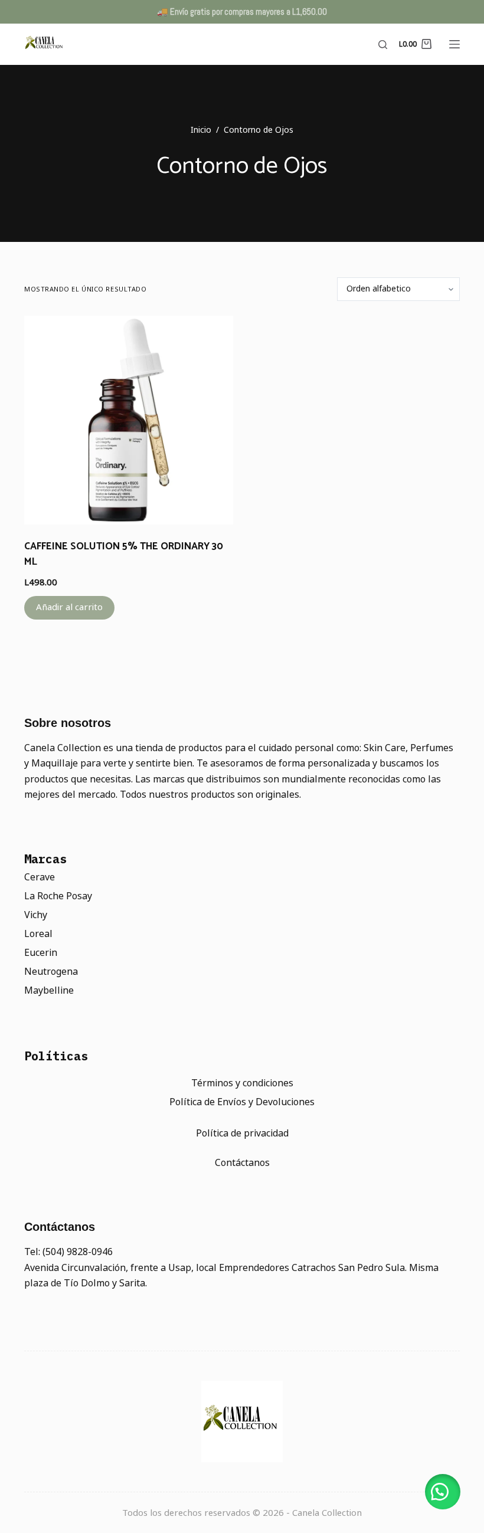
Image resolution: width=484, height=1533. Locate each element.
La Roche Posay (58, 896)
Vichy (35, 915)
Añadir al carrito (69, 607)
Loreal (38, 934)
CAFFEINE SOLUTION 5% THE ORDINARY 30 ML (123, 554)
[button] (442, 1491)
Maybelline (49, 990)
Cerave (39, 877)
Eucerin (40, 952)
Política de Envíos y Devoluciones (242, 1102)
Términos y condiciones (242, 1083)
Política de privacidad (242, 1133)
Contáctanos (242, 1163)
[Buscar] (382, 44)
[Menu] (454, 44)
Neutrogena (51, 971)
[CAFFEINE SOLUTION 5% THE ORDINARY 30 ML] (128, 420)
